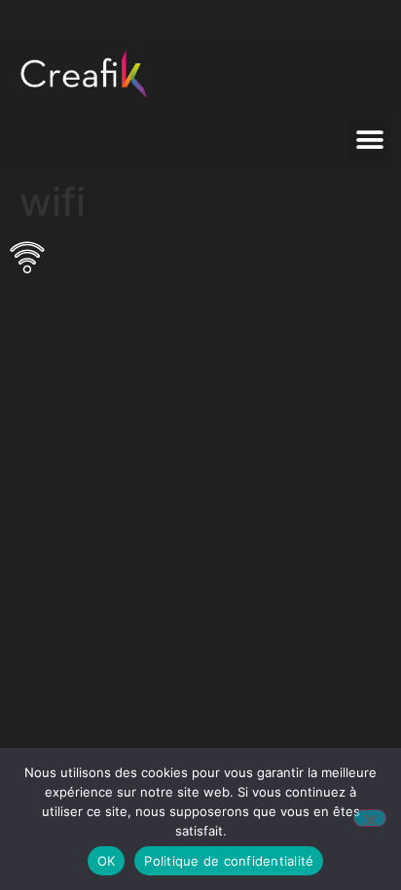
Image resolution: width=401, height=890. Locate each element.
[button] (369, 139)
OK (106, 861)
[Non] (369, 818)
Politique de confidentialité (228, 861)
